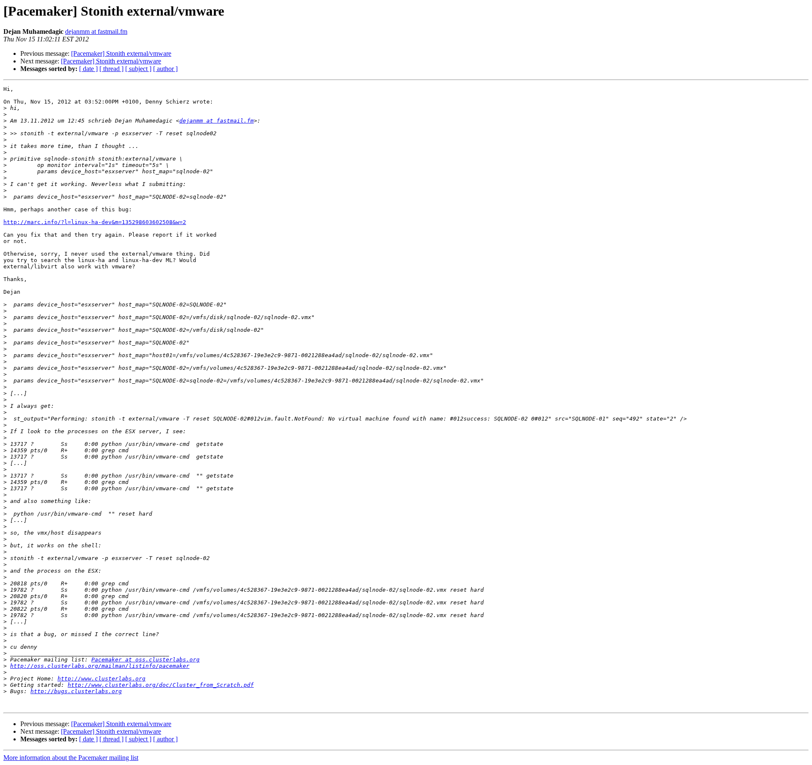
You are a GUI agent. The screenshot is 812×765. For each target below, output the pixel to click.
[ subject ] (138, 68)
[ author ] (165, 68)
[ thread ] (111, 68)
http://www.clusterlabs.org (101, 678)
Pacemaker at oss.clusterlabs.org (145, 659)
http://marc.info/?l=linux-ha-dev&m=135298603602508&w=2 (94, 222)
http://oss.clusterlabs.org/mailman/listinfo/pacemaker (99, 666)
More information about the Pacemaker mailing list (70, 757)
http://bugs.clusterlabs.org (76, 691)
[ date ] (88, 68)
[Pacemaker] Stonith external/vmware (121, 53)
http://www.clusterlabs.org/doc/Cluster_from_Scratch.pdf (161, 685)
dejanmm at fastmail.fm (96, 31)
